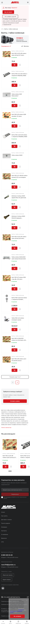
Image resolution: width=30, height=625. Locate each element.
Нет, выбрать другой (10, 16)
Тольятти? (14, 7)
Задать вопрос (7, 579)
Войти (10, 623)
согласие (8, 497)
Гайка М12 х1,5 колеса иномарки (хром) (18, 318)
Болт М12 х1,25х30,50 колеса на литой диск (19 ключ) (19, 339)
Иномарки (4, 527)
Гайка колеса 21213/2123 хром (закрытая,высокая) (19, 257)
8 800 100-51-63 (7, 555)
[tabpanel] (9, 453)
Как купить (4, 516)
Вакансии (4, 538)
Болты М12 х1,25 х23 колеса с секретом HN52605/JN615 (19, 135)
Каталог (3, 623)
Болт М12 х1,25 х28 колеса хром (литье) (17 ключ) (19, 54)
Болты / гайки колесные (18, 51)
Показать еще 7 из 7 (15, 377)
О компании (4, 534)
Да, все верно (8, 12)
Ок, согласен (17, 616)
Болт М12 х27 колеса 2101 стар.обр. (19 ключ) (19, 278)
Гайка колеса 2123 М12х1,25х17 (17, 94)
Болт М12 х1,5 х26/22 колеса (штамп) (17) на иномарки (19, 176)
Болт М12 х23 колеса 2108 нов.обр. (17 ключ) (19, 115)
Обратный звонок (8, 575)
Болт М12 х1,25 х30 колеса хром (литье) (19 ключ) (19, 237)
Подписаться (15, 494)
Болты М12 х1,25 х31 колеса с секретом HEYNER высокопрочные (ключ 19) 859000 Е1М (19, 298)
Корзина (27, 623)
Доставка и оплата (6, 519)
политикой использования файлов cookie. (17, 611)
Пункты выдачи (5, 523)
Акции (3, 512)
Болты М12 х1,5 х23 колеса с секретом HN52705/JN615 (19, 74)
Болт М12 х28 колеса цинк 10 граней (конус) (19, 359)
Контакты (4, 530)
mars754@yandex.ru (8, 565)
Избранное (18, 623)
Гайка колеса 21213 (17, 155)
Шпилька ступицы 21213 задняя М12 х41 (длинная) (19, 196)
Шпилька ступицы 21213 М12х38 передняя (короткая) (18, 217)
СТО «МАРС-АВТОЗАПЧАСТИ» (12, 597)
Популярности (5, 46)
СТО (2, 542)
